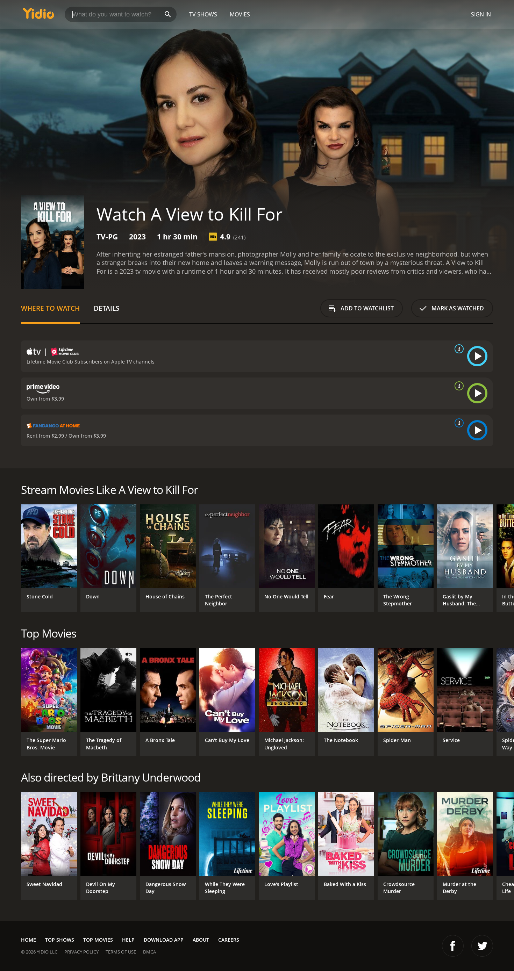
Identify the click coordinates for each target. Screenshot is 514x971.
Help (128, 939)
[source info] (458, 348)
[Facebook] (453, 946)
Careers (228, 939)
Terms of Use (121, 952)
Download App (164, 939)
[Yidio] (38, 15)
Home (28, 939)
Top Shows (59, 939)
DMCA (149, 952)
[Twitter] (482, 946)
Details (106, 308)
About (201, 939)
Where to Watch (50, 308)
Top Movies (98, 939)
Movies (240, 14)
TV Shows (203, 14)
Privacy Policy (81, 952)
